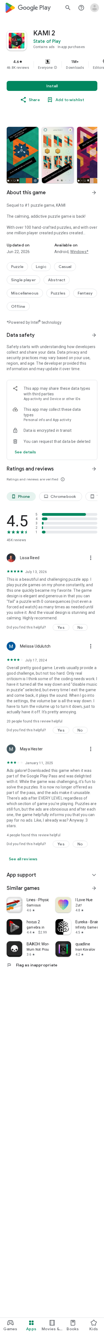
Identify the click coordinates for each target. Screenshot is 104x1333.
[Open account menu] (94, 7)
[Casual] (65, 266)
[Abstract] (57, 280)
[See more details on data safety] (25, 452)
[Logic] (41, 266)
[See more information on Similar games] (94, 888)
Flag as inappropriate (32, 965)
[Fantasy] (85, 293)
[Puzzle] (17, 266)
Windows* (79, 251)
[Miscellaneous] (25, 293)
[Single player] (23, 280)
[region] (52, 64)
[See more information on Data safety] (94, 335)
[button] (55, 68)
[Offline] (18, 306)
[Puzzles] (58, 293)
